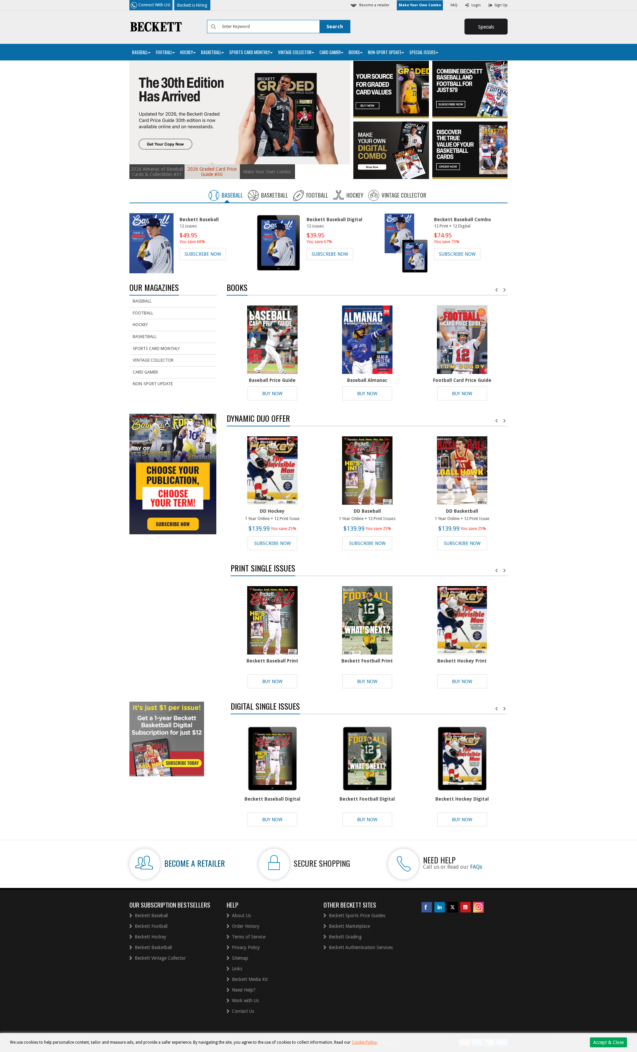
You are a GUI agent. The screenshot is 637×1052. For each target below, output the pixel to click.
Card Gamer (330, 52)
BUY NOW (272, 393)
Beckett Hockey (150, 936)
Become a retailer (374, 5)
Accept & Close (608, 1042)
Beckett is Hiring (192, 5)
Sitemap (240, 958)
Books (354, 52)
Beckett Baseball (151, 915)
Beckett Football (151, 926)
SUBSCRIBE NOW (202, 254)
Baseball (140, 52)
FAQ (454, 5)
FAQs (476, 867)
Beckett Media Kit (250, 979)
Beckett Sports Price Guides (357, 915)
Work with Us (245, 1000)
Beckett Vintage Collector (160, 958)
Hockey (186, 52)
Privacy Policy (246, 947)
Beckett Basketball (153, 947)
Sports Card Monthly (249, 52)
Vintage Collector (295, 52)
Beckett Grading (345, 936)
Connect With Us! (154, 4)
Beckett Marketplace (349, 926)
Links (237, 968)
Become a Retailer (194, 863)
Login (476, 5)
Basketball (211, 52)
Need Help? (243, 990)
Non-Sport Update (384, 52)
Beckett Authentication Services (361, 947)
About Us (241, 915)
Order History (245, 926)
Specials (486, 27)
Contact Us (243, 1011)
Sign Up (501, 5)
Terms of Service (248, 936)
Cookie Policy (364, 1042)
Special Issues (422, 52)
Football (164, 52)
